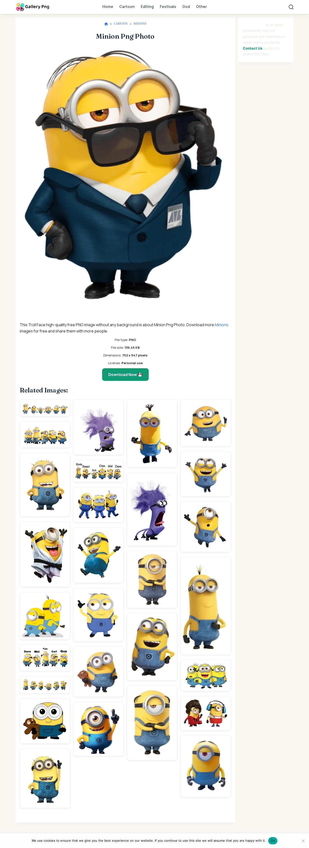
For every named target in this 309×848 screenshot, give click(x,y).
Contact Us (252, 48)
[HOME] (106, 24)
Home (107, 6)
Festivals (168, 6)
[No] (303, 840)
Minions (221, 324)
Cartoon (127, 6)
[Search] (291, 7)
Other (201, 6)
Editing (147, 6)
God (186, 6)
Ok (273, 840)
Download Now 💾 (125, 374)
